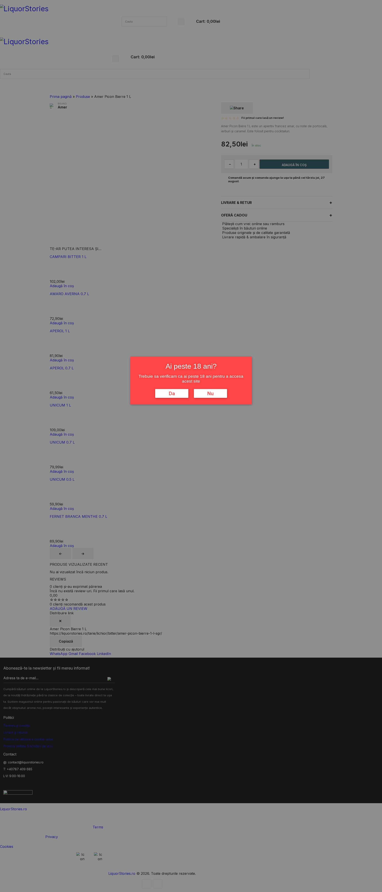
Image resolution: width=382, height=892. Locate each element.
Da (172, 393)
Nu (210, 393)
